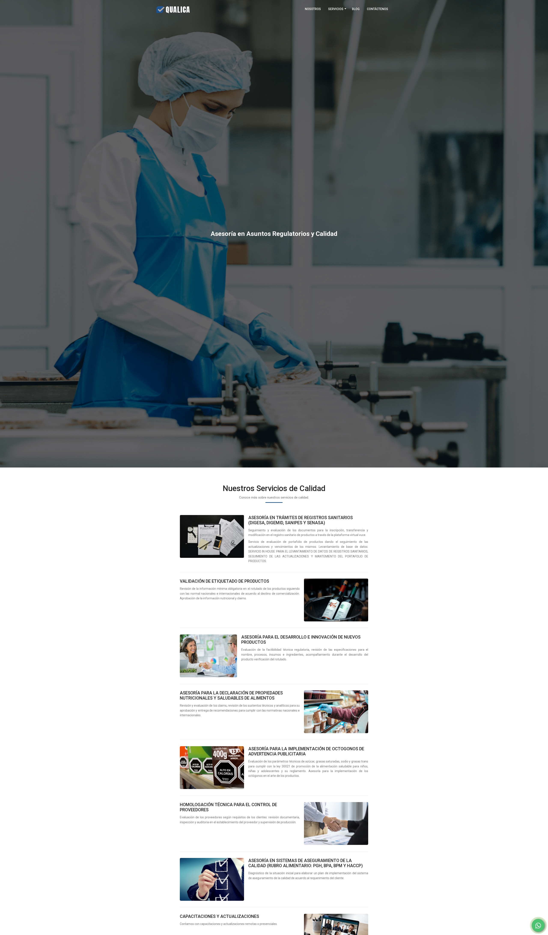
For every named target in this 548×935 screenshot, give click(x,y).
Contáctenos (377, 9)
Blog (356, 9)
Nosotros (313, 9)
